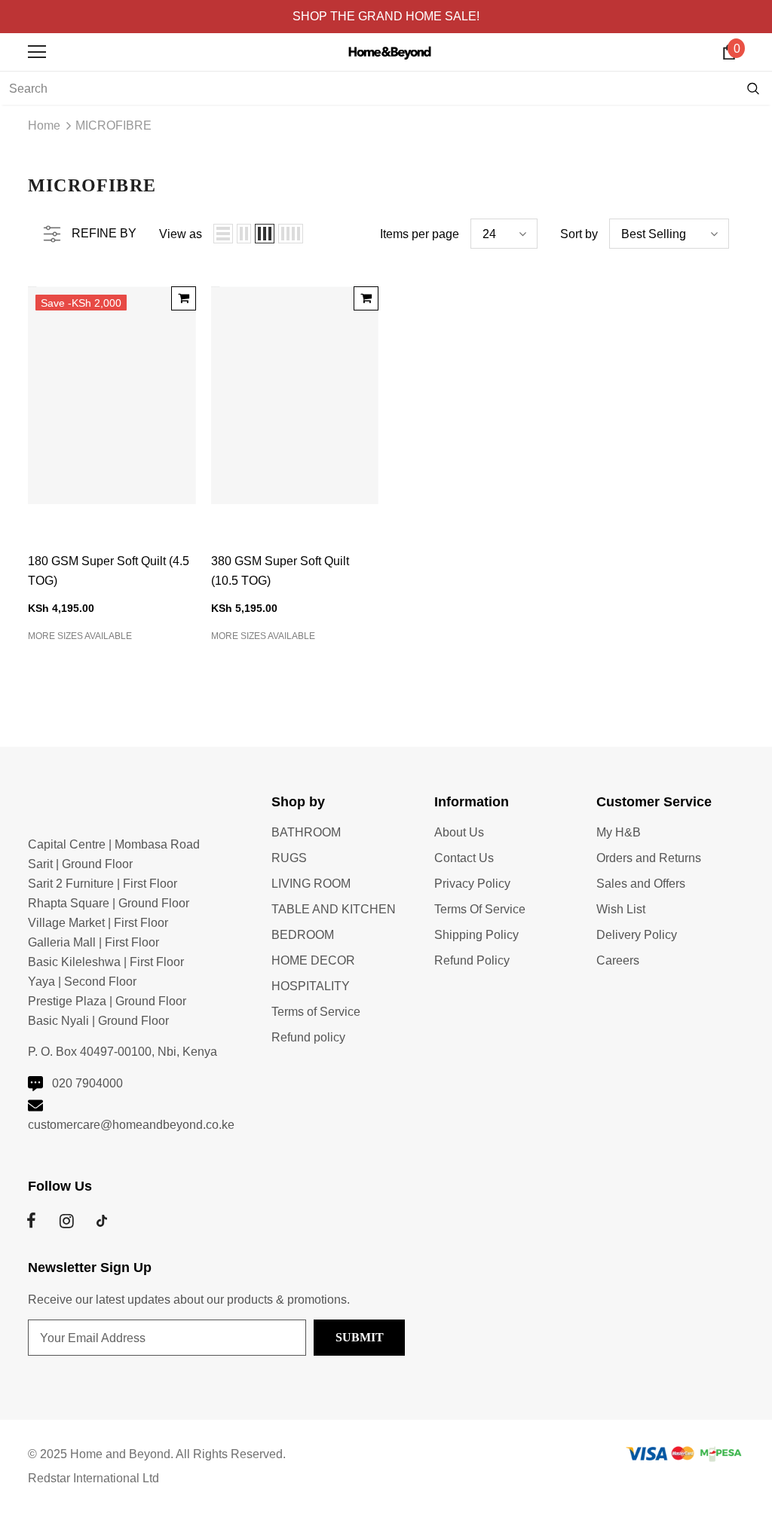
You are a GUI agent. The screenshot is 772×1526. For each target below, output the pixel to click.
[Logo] (389, 51)
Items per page (419, 234)
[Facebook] (30, 1220)
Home (44, 125)
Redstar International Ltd (93, 1478)
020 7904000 (87, 1083)
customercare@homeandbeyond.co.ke (131, 1124)
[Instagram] (66, 1220)
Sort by (579, 234)
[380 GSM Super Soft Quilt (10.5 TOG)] (366, 298)
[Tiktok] (101, 1220)
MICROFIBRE (113, 125)
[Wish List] (179, 329)
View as (180, 234)
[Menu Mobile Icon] (37, 52)
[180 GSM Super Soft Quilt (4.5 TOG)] (183, 298)
